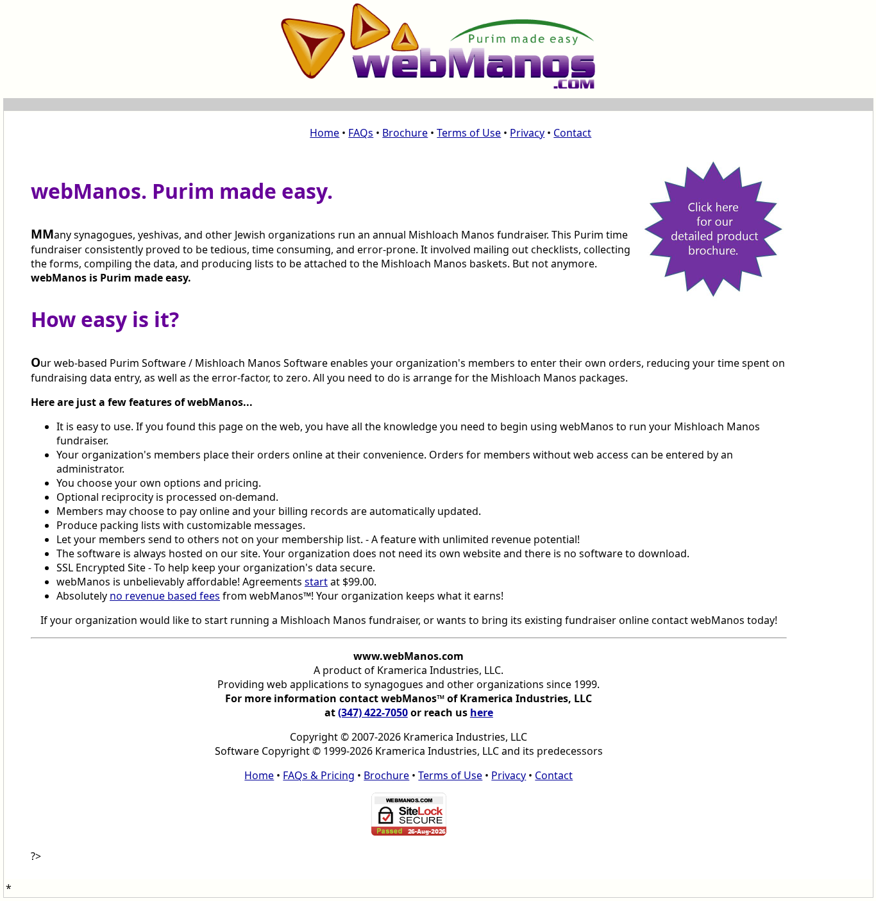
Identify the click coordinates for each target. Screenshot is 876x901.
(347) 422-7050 (373, 712)
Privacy (527, 133)
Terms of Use (469, 133)
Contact (572, 133)
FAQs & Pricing (319, 775)
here (481, 712)
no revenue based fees (165, 596)
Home (324, 133)
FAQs (360, 133)
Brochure (405, 133)
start (316, 582)
